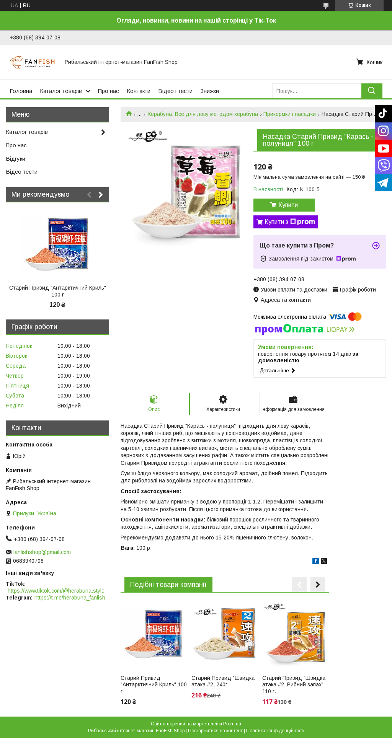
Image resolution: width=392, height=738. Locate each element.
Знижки (209, 91)
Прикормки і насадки (289, 114)
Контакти (138, 91)
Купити (288, 205)
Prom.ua (232, 724)
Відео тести (22, 171)
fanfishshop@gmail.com (42, 552)
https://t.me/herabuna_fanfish (69, 598)
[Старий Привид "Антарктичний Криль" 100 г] (154, 634)
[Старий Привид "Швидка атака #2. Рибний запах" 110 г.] (295, 634)
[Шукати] (371, 90)
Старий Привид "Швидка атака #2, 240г (223, 681)
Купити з (276, 221)
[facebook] (315, 562)
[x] (324, 562)
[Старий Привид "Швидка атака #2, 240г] (224, 634)
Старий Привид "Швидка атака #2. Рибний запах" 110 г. (293, 684)
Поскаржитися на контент (215, 730)
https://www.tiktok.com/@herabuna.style (56, 591)
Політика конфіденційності (275, 730)
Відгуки (15, 158)
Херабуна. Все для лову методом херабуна (202, 114)
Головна (21, 91)
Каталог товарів (61, 91)
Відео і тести (175, 91)
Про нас (108, 91)
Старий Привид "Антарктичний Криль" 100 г (154, 684)
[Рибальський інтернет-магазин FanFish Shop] (33, 62)
